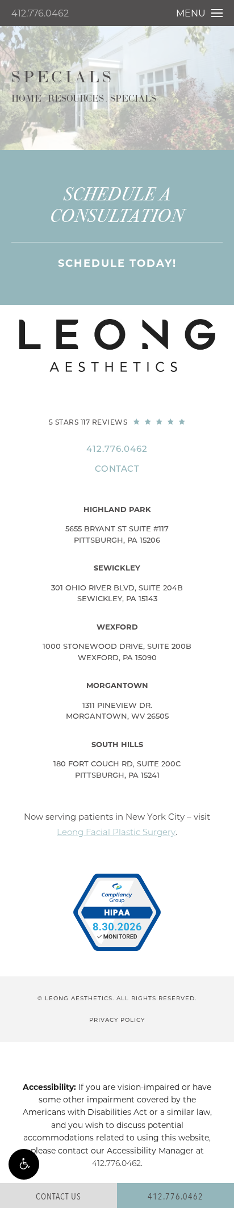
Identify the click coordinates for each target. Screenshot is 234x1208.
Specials (133, 99)
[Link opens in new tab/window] (117, 912)
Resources (76, 99)
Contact (117, 468)
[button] (24, 1164)
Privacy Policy (117, 1020)
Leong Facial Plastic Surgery (116, 832)
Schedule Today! (117, 263)
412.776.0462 (40, 13)
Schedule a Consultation (117, 205)
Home (26, 99)
